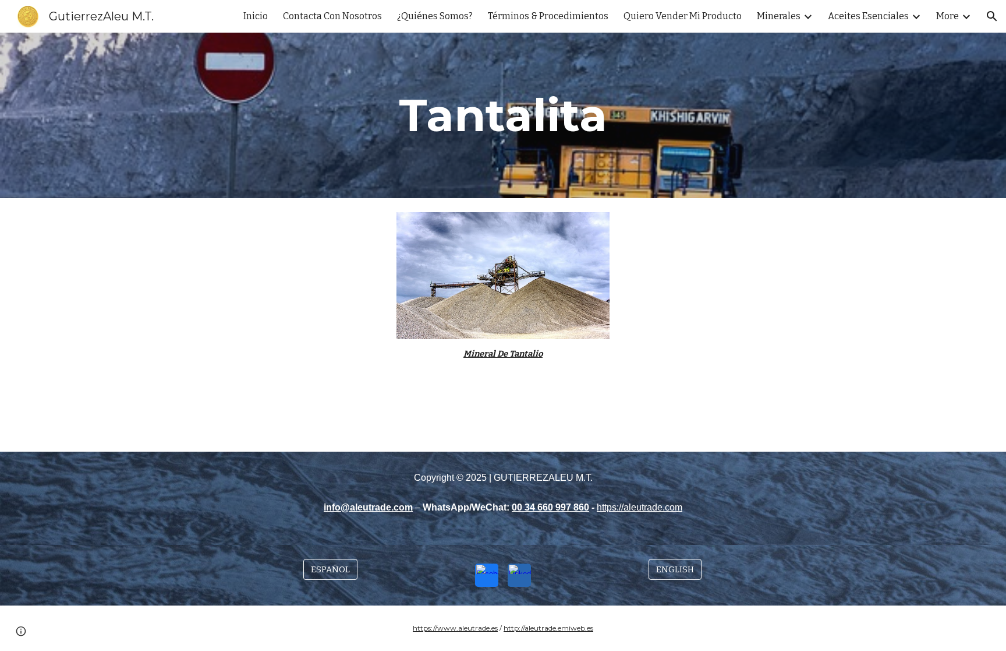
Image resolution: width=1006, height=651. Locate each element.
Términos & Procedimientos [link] (548, 16)
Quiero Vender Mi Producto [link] (683, 16)
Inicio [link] (255, 16)
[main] (503, 115)
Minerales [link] (778, 16)
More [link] (947, 16)
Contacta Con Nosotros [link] (332, 16)
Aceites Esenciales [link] (868, 16)
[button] (992, 16)
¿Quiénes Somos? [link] (435, 16)
